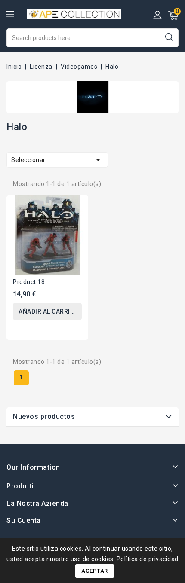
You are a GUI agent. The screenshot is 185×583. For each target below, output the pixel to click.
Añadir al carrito (48, 311)
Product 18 (29, 281)
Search (168, 36)
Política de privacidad (148, 559)
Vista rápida (75, 207)
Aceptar (94, 571)
